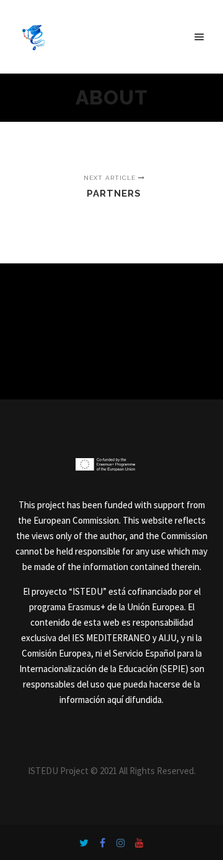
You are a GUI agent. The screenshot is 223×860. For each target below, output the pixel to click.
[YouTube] (139, 843)
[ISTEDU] (34, 37)
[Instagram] (121, 843)
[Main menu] (199, 37)
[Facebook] (102, 843)
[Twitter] (84, 843)
